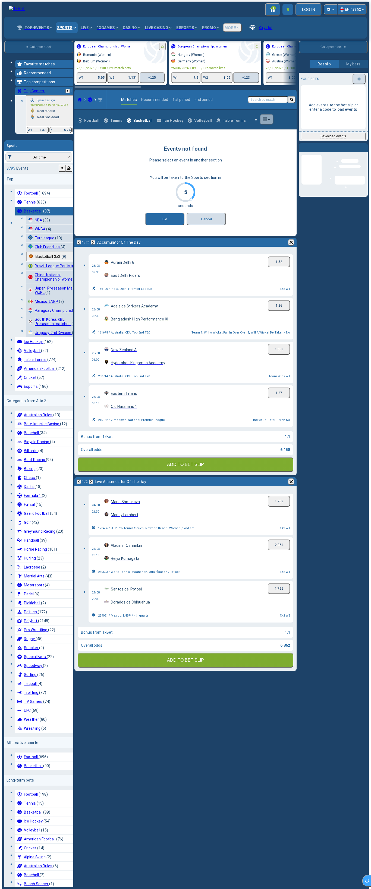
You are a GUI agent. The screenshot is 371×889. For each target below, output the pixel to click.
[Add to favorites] (103, 46)
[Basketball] (31, 99)
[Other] (276, 119)
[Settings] (330, 9)
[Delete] (149, 242)
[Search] (291, 99)
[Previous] (19, 242)
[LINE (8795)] (20, 99)
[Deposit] (287, 9)
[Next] (34, 242)
